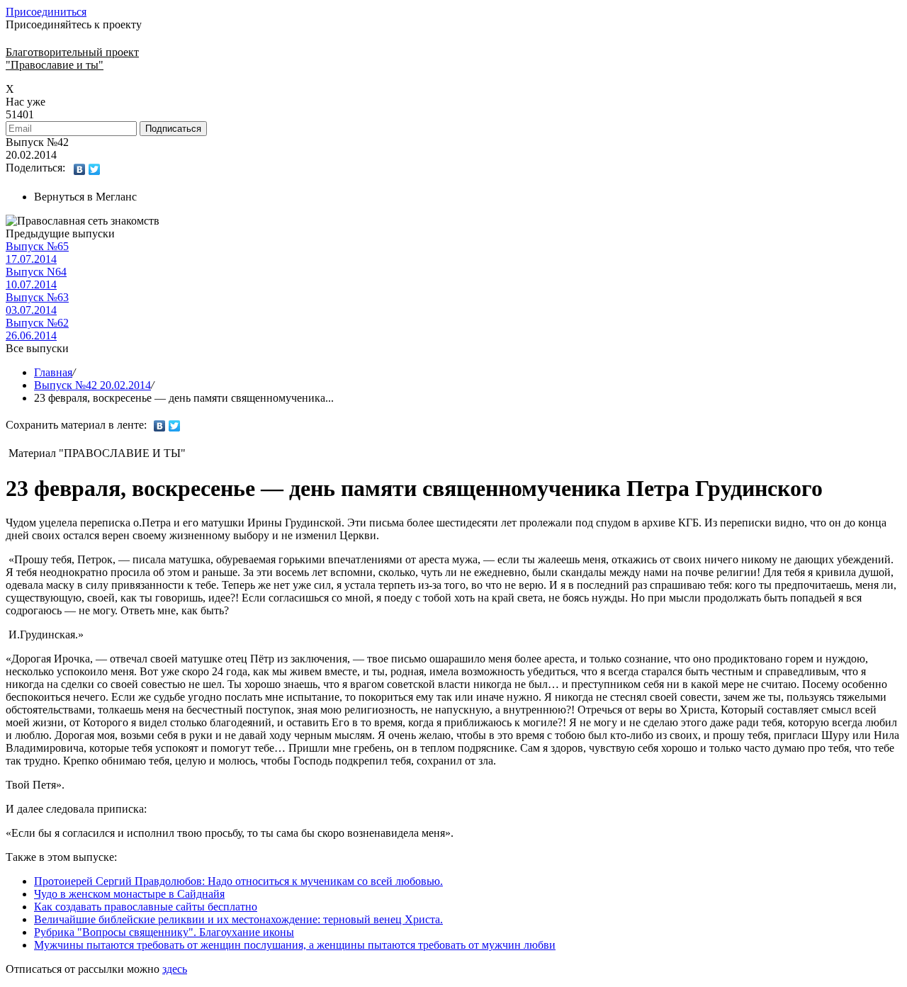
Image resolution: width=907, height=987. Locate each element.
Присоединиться (46, 12)
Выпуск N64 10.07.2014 (36, 278)
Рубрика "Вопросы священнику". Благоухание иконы (164, 932)
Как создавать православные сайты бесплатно (145, 907)
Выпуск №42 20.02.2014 (92, 385)
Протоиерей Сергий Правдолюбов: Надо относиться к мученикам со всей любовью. (238, 881)
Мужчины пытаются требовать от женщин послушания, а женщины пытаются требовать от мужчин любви (295, 945)
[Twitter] (94, 169)
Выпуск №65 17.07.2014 (37, 252)
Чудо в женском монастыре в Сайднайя (129, 894)
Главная (53, 372)
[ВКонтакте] (79, 169)
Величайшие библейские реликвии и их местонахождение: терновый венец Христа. (238, 919)
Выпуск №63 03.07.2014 (37, 303)
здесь (174, 969)
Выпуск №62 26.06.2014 (37, 329)
